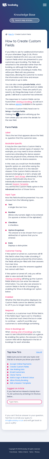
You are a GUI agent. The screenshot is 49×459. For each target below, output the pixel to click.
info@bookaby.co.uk (14, 420)
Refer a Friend (23, 452)
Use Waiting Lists (17, 369)
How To (11, 34)
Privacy (37, 452)
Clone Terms (15, 375)
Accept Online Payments (20, 364)
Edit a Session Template (20, 383)
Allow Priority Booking (19, 380)
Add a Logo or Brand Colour (22, 377)
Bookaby (10, 5)
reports (18, 104)
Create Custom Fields (19, 367)
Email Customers (17, 372)
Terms (31, 452)
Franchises (13, 452)
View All (39, 352)
